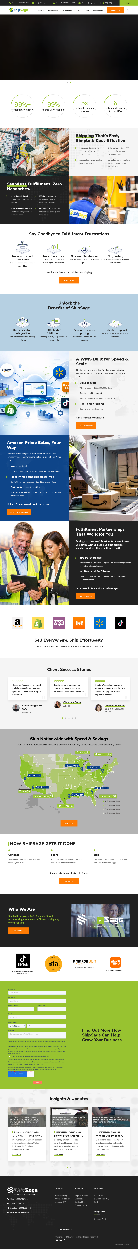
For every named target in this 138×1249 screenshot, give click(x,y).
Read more (16, 1155)
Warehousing (61, 1195)
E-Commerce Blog (102, 1199)
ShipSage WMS (100, 1219)
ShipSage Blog (20, 1132)
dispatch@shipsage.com (90, 3)
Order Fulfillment (62, 1199)
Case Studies (99, 1195)
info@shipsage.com (42, 3)
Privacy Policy (81, 1205)
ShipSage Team (81, 1195)
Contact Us (80, 1202)
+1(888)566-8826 (69, 3)
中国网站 (108, 3)
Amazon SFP (60, 1202)
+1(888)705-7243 (23, 3)
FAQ (96, 1202)
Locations (79, 1199)
